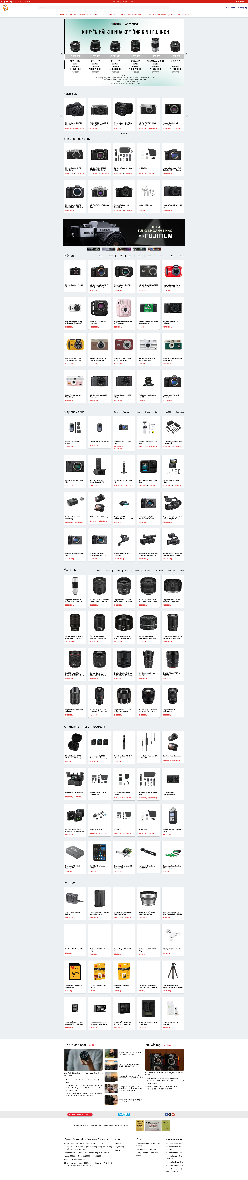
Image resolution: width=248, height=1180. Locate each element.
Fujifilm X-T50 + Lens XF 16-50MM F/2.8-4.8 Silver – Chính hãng (99, 124)
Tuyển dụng (119, 1147)
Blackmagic (180, 412)
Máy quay (72, 15)
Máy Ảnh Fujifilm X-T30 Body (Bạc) (99, 206)
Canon (101, 256)
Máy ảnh (62, 15)
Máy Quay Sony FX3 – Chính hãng (74, 554)
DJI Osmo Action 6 (96, 829)
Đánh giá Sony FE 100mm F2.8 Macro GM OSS (162, 1078)
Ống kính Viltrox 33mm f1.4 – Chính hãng (74, 711)
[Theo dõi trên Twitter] (241, 2)
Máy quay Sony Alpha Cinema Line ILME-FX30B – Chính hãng (148, 518)
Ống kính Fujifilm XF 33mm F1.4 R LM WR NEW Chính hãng (123, 674)
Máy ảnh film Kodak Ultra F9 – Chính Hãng (172, 359)
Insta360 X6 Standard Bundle (99, 441)
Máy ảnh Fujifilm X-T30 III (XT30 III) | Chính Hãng (98, 169)
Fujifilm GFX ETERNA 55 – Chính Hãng (98, 323)
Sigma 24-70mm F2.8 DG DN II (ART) (159, 1089)
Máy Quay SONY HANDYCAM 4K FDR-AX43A (123, 518)
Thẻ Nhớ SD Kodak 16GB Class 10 (122, 986)
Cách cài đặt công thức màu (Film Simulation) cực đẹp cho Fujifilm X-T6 (131, 1077)
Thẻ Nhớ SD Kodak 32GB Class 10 (98, 986)
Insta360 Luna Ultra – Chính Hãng (148, 442)
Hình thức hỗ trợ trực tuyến (146, 1149)
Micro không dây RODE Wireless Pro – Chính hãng (98, 757)
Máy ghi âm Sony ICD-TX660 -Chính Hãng (123, 757)
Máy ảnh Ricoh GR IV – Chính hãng (172, 206)
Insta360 (167, 412)
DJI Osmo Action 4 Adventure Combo (169, 793)
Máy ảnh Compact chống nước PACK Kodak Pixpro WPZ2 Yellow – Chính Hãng (74, 359)
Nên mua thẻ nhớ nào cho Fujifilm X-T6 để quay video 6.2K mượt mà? (130, 1100)
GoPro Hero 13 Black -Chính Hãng (148, 481)
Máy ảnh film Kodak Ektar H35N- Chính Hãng (147, 359)
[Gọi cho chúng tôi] (245, 2)
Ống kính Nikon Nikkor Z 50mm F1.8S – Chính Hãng (98, 637)
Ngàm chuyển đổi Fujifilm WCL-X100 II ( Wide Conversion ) (147, 913)
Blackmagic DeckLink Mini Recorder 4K (123, 867)
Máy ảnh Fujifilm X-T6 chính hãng (74, 286)
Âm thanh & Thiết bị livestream (101, 15)
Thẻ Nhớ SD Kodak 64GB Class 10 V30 (73, 986)
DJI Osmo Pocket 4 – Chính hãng (123, 481)
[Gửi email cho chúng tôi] (243, 2)
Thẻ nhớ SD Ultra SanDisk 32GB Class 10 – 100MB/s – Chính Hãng (148, 986)
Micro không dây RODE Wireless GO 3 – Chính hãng (74, 830)
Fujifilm (120, 256)
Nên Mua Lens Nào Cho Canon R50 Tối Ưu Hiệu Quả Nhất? (130, 1053)
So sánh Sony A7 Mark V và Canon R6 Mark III (162, 1086)
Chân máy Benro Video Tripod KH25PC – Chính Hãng (173, 986)
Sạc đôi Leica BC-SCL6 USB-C (73, 913)
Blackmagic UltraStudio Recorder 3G (73, 867)
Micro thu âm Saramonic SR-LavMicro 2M (148, 757)
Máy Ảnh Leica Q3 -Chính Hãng (122, 396)
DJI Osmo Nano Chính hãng (99, 517)
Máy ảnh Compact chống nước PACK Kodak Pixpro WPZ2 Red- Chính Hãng (171, 286)
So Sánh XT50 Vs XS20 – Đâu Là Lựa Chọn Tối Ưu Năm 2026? (164, 1074)
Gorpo (157, 412)
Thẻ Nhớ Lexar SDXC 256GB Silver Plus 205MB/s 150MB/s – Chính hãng (173, 913)
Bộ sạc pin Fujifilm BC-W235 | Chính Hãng (148, 1023)
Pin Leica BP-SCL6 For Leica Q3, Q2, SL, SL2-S (99, 913)
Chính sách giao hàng (174, 1143)
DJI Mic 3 (117, 829)
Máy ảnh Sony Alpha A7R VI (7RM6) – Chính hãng (99, 286)
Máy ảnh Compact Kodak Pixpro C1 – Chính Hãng (98, 359)
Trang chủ (116, 2)
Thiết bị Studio (148, 15)
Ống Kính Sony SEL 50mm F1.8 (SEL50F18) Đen (122, 711)
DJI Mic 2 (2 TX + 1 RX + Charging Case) (98, 793)
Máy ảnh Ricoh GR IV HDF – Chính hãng (172, 323)
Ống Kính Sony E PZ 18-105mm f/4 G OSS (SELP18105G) (171, 711)
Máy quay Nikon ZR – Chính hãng (74, 481)
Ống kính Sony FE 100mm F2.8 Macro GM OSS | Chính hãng (99, 711)
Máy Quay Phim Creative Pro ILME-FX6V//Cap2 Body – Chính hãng (172, 554)
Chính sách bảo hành (174, 1153)
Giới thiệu (125, 2)
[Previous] (62, 54)
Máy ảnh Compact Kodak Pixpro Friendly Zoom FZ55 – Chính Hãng (123, 359)
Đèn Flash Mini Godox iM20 (74, 949)
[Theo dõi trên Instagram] (238, 2)
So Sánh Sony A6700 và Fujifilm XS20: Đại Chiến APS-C (84, 1085)
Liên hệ (133, 2)
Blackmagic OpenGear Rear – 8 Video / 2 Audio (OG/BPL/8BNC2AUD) (173, 867)
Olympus (163, 256)
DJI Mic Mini (143, 168)
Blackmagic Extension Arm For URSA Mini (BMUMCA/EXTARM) (147, 867)
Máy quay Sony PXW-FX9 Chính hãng (122, 554)
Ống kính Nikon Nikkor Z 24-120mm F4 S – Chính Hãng (172, 637)
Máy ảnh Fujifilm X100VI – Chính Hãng (73, 169)
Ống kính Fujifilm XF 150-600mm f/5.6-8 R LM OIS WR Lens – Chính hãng (73, 601)
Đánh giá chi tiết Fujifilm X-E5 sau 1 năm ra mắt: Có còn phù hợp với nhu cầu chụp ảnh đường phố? (130, 1088)
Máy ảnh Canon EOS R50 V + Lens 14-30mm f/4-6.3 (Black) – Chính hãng (123, 124)
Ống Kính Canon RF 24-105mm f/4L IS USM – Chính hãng (74, 674)
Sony (130, 256)
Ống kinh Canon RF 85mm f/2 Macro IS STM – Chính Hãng (99, 601)
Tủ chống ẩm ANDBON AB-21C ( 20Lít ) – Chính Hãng (99, 1023)
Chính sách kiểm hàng (174, 1162)
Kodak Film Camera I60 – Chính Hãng (73, 396)
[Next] (186, 54)
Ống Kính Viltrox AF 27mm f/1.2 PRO (171, 674)
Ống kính (83, 15)
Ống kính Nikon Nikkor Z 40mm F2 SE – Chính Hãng (147, 637)
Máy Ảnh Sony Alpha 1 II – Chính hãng (171, 396)
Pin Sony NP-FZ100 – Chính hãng (99, 950)
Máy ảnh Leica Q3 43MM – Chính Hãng (99, 396)
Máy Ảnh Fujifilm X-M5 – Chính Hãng (171, 124)
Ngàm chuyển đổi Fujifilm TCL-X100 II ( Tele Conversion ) (122, 913)
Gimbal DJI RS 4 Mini (145, 205)
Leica (182, 256)
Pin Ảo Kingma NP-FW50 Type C (122, 950)
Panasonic (151, 256)
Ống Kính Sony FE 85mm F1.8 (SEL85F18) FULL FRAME (148, 711)
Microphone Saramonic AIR (74, 793)
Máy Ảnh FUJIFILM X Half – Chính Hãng (148, 124)
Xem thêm (91, 1045)
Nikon (111, 256)
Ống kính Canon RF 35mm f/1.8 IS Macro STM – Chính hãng (123, 601)
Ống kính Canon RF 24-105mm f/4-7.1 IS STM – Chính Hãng (97, 674)
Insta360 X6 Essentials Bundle (72, 442)
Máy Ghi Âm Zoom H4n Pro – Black (172, 830)
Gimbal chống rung (134, 15)
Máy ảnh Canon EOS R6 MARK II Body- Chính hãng (74, 206)
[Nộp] (167, 7)
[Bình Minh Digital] (18, 7)
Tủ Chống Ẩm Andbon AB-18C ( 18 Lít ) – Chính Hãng (123, 1023)
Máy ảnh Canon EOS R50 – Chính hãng (74, 124)
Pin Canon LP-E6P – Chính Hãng (147, 950)
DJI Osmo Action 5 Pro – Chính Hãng (73, 518)
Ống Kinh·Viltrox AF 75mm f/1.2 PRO (147, 674)
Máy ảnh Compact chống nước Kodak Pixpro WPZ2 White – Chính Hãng (73, 323)
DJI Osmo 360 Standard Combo (122, 793)
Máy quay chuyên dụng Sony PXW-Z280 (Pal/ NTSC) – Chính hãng (148, 554)
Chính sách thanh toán (174, 1165)
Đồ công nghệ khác (165, 15)
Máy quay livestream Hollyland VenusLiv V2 (97, 481)
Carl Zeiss (171, 571)
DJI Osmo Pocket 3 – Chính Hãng (123, 169)
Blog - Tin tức (182, 15)
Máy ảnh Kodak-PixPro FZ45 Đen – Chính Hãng (148, 286)
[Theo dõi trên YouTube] (173, 1114)
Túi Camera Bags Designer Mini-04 (147, 396)
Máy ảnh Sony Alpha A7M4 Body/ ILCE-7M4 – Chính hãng (172, 169)
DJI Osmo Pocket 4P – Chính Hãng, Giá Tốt (172, 442)
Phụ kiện (120, 15)
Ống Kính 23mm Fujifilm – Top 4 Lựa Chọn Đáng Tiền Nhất (83, 1074)
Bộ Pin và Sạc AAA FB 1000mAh (170, 1023)
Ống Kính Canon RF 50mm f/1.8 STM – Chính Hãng (171, 601)
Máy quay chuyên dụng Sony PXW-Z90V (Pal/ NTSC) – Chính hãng (172, 518)
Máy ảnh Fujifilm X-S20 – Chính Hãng (122, 206)
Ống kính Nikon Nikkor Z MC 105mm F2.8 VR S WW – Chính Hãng (74, 637)
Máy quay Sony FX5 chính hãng (122, 442)
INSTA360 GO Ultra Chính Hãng (171, 481)
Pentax (139, 256)
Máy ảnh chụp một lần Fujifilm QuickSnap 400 (148, 323)
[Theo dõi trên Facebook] (236, 2)
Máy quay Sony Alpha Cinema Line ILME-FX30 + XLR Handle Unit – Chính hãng (98, 554)
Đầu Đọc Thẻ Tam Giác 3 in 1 (172, 949)
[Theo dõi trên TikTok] (169, 1114)
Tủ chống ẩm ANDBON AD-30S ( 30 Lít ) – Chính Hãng (74, 1023)
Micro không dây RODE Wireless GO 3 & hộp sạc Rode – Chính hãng (73, 757)
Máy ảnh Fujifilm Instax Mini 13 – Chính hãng (123, 323)
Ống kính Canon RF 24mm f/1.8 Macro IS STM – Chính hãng (148, 601)
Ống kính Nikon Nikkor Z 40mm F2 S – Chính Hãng (122, 637)
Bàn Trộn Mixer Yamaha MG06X (97, 867)
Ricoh (173, 256)
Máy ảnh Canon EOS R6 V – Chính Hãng (123, 286)
